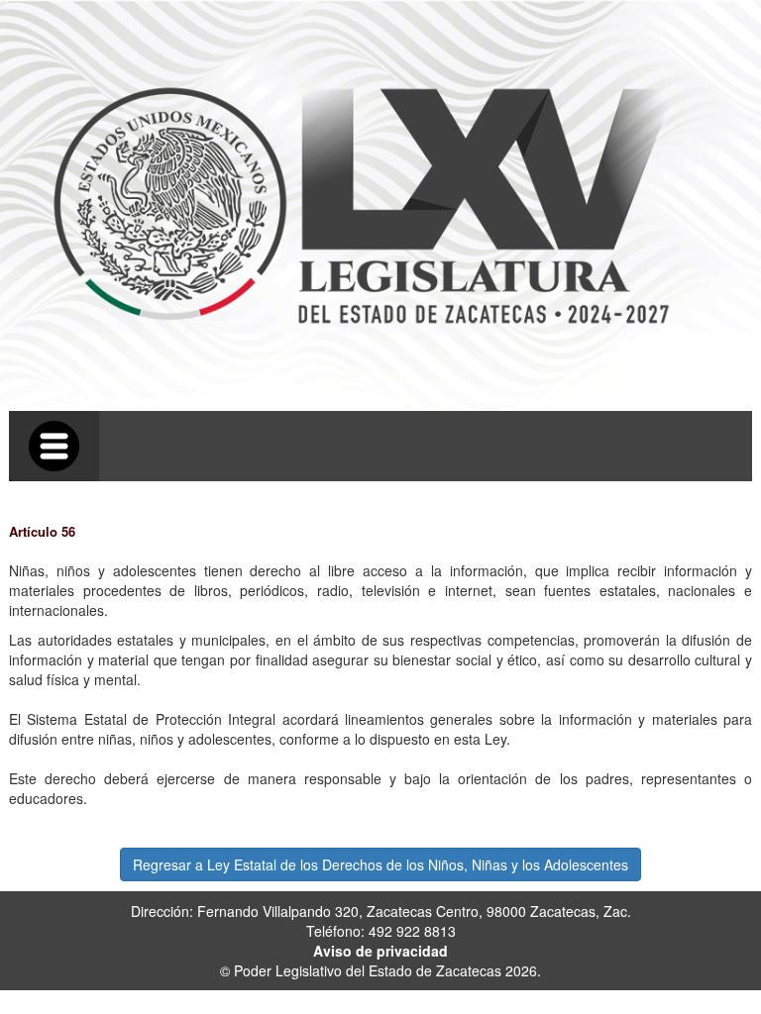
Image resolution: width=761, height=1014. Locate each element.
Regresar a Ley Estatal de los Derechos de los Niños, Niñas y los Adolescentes (380, 864)
